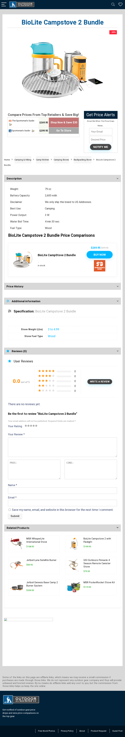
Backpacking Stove (82, 159)
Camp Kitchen (42, 159)
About (82, 731)
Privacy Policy (67, 731)
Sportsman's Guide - (21, 130)
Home (7, 159)
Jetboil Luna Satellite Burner (41, 560)
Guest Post (117, 731)
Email (12, 497)
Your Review (16, 434)
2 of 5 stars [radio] (27, 425)
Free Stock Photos (46, 731)
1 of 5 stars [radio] (26, 425)
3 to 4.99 (53, 329)
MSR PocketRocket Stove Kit (99, 582)
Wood (51, 336)
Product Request (98, 731)
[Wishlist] (120, 4)
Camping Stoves (61, 159)
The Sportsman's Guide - (23, 120)
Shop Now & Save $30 (63, 122)
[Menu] (4, 4)
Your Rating (15, 426)
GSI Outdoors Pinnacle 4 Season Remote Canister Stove (97, 563)
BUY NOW (100, 254)
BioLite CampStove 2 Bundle (57, 255)
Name (12, 485)
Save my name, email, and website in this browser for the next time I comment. (62, 509)
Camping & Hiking (22, 159)
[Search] (113, 4)
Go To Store (63, 130)
